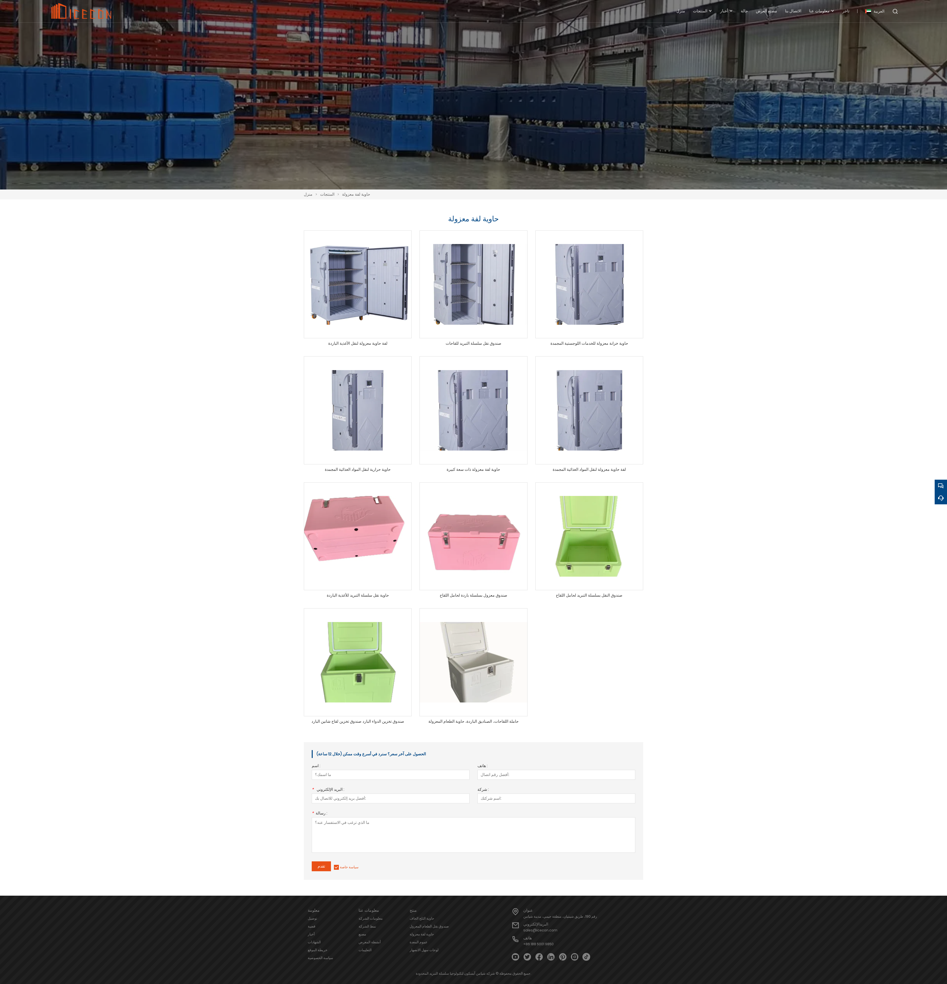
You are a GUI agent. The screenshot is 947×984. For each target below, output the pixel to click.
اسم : (316, 766)
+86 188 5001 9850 (538, 944)
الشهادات (314, 942)
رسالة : (319, 813)
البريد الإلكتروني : (328, 790)
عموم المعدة (418, 942)
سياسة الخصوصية (320, 957)
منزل (308, 194)
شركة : (483, 790)
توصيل (312, 918)
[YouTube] (515, 957)
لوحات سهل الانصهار (424, 949)
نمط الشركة (367, 926)
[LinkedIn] (551, 957)
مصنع (362, 934)
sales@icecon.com (540, 930)
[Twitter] (527, 957)
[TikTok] (586, 957)
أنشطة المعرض (370, 942)
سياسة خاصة (349, 867)
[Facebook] (539, 957)
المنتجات (327, 194)
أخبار (311, 934)
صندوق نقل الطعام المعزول (429, 926)
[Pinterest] (563, 957)
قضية (311, 926)
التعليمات (365, 949)
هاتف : (482, 766)
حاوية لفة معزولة (356, 194)
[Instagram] (575, 957)
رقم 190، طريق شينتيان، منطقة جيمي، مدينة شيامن (560, 916)
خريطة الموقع (318, 949)
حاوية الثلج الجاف (422, 918)
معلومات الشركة (371, 918)
